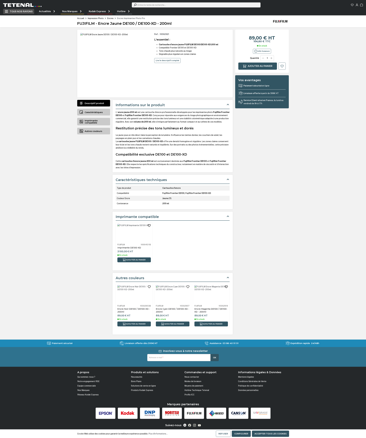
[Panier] (361, 5)
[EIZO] (216, 413)
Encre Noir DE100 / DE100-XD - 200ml (133, 310)
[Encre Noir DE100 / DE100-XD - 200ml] (134, 294)
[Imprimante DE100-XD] (134, 233)
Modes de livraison (192, 381)
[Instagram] (194, 425)
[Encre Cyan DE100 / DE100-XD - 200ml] (172, 294)
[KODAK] (128, 413)
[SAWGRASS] (260, 413)
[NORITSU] (172, 413)
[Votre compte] (357, 5)
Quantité (254, 58)
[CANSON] (238, 413)
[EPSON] (105, 413)
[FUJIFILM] (280, 21)
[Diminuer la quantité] (263, 58)
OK (214, 357)
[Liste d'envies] (352, 5)
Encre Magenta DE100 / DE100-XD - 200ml (210, 310)
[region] (116, 63)
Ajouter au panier (260, 66)
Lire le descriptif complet (167, 60)
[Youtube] (199, 425)
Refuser (223, 433)
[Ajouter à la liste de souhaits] (282, 66)
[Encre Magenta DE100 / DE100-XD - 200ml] (211, 294)
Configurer (241, 433)
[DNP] (150, 413)
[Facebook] (189, 425)
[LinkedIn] (184, 425)
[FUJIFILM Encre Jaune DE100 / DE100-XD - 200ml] (104, 34)
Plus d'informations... (158, 434)
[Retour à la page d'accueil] (22, 4)
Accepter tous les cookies (270, 433)
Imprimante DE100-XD (129, 247)
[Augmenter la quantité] (271, 58)
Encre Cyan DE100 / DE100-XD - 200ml (172, 310)
